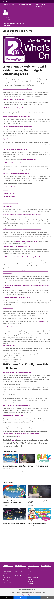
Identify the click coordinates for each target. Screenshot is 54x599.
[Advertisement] (27, 547)
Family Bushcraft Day (28, 159)
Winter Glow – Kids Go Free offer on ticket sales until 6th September (10, 466)
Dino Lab (5, 190)
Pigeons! (36, 241)
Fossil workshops (8, 200)
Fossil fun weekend (9, 187)
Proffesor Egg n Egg (9, 193)
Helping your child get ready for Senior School (26, 465)
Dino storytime (7, 206)
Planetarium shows (9, 196)
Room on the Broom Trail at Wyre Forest (15, 149)
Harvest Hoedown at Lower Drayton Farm (42, 465)
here (18, 436)
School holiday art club (23, 241)
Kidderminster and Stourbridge (14, 23)
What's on (16, 34)
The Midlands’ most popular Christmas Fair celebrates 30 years (14, 524)
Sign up (24, 595)
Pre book (42, 321)
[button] (5, 1)
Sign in (30, 595)
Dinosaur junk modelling (10, 203)
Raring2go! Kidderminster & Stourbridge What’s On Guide (21, 433)
